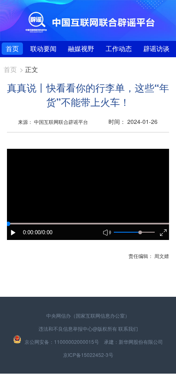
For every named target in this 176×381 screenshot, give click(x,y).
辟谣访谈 (156, 48)
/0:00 (46, 232)
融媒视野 (81, 48)
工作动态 (119, 48)
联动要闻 (43, 48)
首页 (12, 48)
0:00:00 (32, 232)
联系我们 (128, 328)
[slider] (140, 232)
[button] (13, 233)
